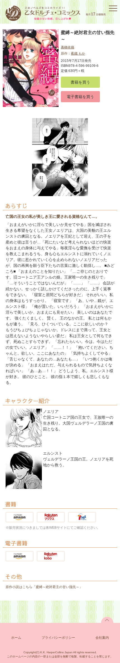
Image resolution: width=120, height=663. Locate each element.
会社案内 (102, 638)
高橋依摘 (67, 47)
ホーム (16, 638)
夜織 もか (78, 53)
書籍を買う (80, 82)
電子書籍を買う (80, 96)
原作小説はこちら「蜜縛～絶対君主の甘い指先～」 (44, 587)
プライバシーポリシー (58, 638)
